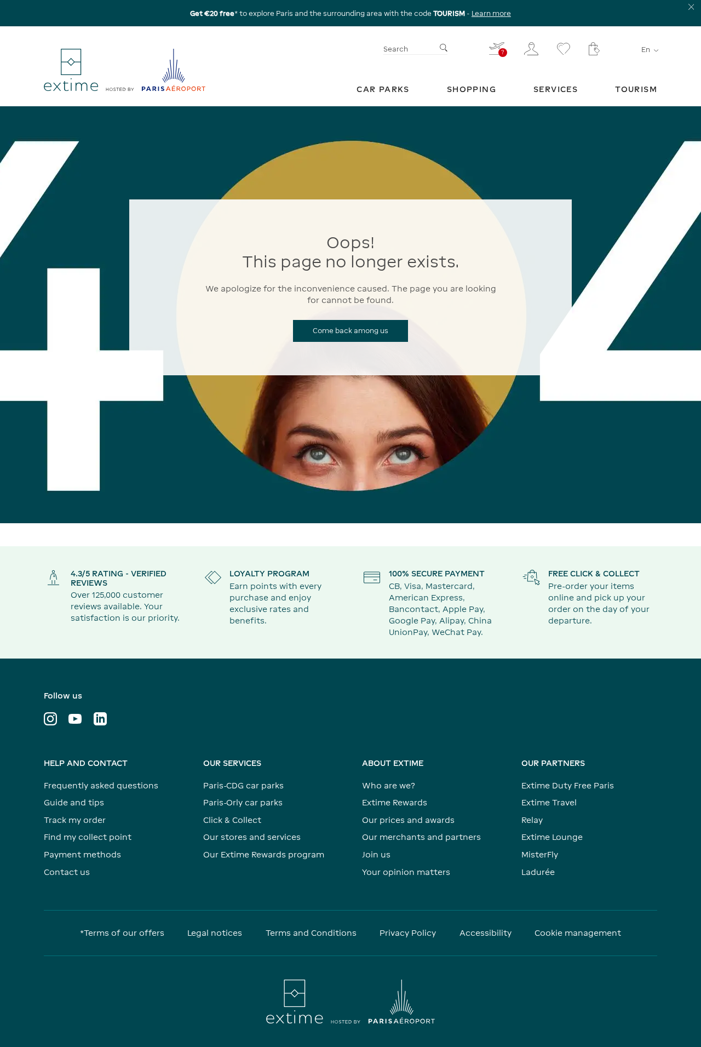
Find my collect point (87, 837)
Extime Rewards (394, 802)
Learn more (491, 13)
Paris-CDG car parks (243, 785)
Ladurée (538, 872)
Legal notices (214, 932)
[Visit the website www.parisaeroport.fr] (350, 1001)
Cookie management (578, 932)
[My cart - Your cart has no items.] (594, 48)
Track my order (75, 820)
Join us (376, 854)
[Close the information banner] (691, 7)
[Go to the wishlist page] (563, 49)
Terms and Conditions (311, 932)
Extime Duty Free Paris (567, 785)
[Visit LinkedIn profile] (100, 718)
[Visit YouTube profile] (75, 718)
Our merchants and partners (421, 837)
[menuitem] (383, 89)
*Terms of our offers (122, 932)
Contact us (67, 872)
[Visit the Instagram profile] (50, 718)
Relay (532, 820)
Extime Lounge (552, 837)
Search (395, 49)
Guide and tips (74, 802)
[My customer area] (531, 48)
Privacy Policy (408, 932)
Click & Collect (232, 820)
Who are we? (388, 785)
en (645, 50)
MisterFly (539, 854)
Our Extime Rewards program (263, 854)
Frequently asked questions (101, 785)
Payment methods (82, 854)
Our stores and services (252, 837)
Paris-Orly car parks (243, 802)
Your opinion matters (406, 872)
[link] (383, 89)
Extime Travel (549, 802)
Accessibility (485, 932)
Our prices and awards (408, 820)
